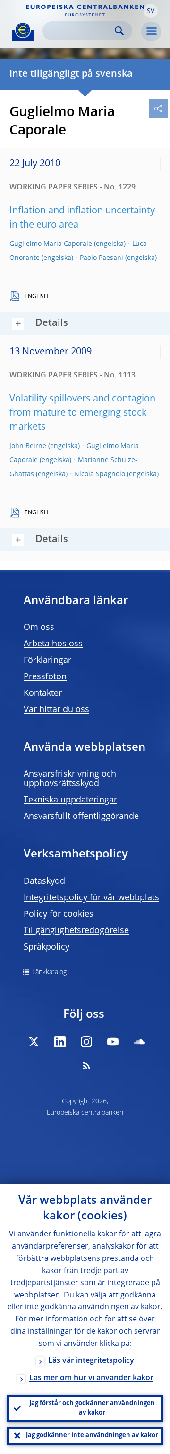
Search (119, 31)
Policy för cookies (59, 914)
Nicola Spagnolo (99, 474)
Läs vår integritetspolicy (91, 1361)
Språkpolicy (46, 947)
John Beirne (27, 446)
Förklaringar (47, 660)
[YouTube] (113, 1041)
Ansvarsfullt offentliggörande (81, 816)
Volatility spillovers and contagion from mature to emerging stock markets (82, 413)
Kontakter (43, 693)
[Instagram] (86, 1041)
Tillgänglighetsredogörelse (76, 931)
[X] (33, 1041)
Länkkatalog (49, 972)
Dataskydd (44, 881)
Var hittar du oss (56, 710)
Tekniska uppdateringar (70, 800)
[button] (151, 11)
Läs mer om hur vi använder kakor (91, 1378)
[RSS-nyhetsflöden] (86, 1065)
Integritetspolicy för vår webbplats (91, 898)
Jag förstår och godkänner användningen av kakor (92, 1408)
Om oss (39, 627)
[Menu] (151, 31)
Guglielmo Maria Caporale (50, 244)
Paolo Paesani (101, 258)
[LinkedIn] (60, 1041)
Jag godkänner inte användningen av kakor (92, 1435)
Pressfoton (45, 677)
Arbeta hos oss (53, 644)
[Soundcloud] (139, 1041)
